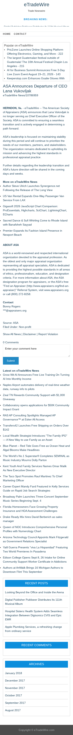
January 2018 (13, 673)
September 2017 (15, 702)
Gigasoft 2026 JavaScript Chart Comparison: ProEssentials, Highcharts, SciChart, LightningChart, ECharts (35, 210)
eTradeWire (36, 4)
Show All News (12, 334)
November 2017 (15, 688)
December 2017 (15, 680)
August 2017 (13, 710)
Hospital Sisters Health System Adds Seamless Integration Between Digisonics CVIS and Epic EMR (33, 615)
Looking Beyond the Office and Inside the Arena (34, 592)
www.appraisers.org (56, 290)
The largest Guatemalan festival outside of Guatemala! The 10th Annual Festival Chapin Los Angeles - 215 (37, 62)
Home (7, 34)
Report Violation (48, 334)
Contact (20, 34)
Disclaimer (29, 334)
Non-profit (25, 326)
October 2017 (13, 695)
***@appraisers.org (14, 310)
